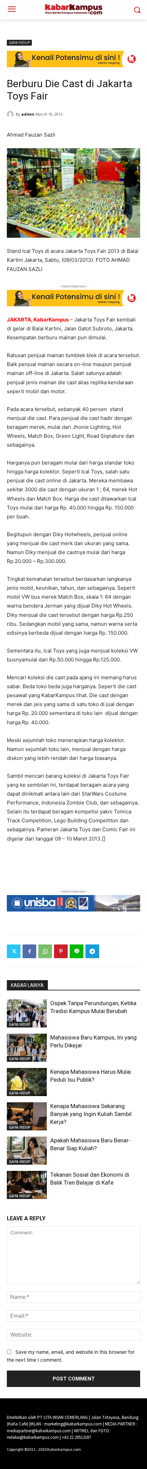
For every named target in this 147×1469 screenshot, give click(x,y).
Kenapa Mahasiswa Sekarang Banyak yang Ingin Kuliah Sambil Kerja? (91, 1114)
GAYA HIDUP (19, 42)
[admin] (11, 114)
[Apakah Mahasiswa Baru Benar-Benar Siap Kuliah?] (27, 1151)
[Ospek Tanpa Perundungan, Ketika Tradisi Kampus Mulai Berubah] (27, 1013)
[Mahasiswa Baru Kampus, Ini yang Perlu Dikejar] (27, 1048)
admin (28, 114)
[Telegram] (92, 951)
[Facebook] (29, 951)
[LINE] (76, 951)
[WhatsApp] (45, 951)
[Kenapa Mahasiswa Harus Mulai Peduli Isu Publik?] (27, 1082)
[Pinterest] (61, 951)
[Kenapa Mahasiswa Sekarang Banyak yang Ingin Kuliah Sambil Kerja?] (27, 1116)
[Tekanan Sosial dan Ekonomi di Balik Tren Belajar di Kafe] (27, 1185)
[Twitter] (14, 951)
